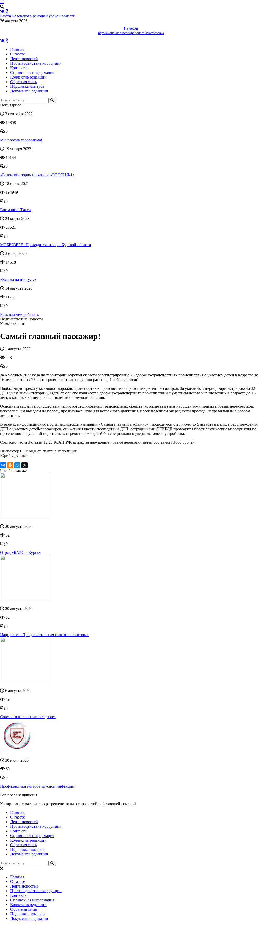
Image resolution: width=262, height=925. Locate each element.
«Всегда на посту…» (18, 279)
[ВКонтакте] (3, 465)
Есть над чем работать (19, 314)
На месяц (131, 28)
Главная (17, 49)
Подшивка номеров (27, 86)
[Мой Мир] (17, 465)
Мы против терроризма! (21, 140)
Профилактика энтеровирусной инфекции (37, 786)
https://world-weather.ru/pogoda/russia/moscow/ (131, 33)
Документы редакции (29, 91)
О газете (17, 54)
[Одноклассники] (10, 465)
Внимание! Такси (15, 210)
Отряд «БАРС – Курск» (20, 552)
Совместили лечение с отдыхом (28, 717)
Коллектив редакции (28, 77)
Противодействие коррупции (36, 63)
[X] (24, 465)
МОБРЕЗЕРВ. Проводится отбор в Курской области (45, 244)
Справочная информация (32, 72)
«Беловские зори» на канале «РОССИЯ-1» (37, 175)
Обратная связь (23, 82)
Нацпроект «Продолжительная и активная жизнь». (44, 634)
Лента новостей (24, 58)
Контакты (18, 68)
